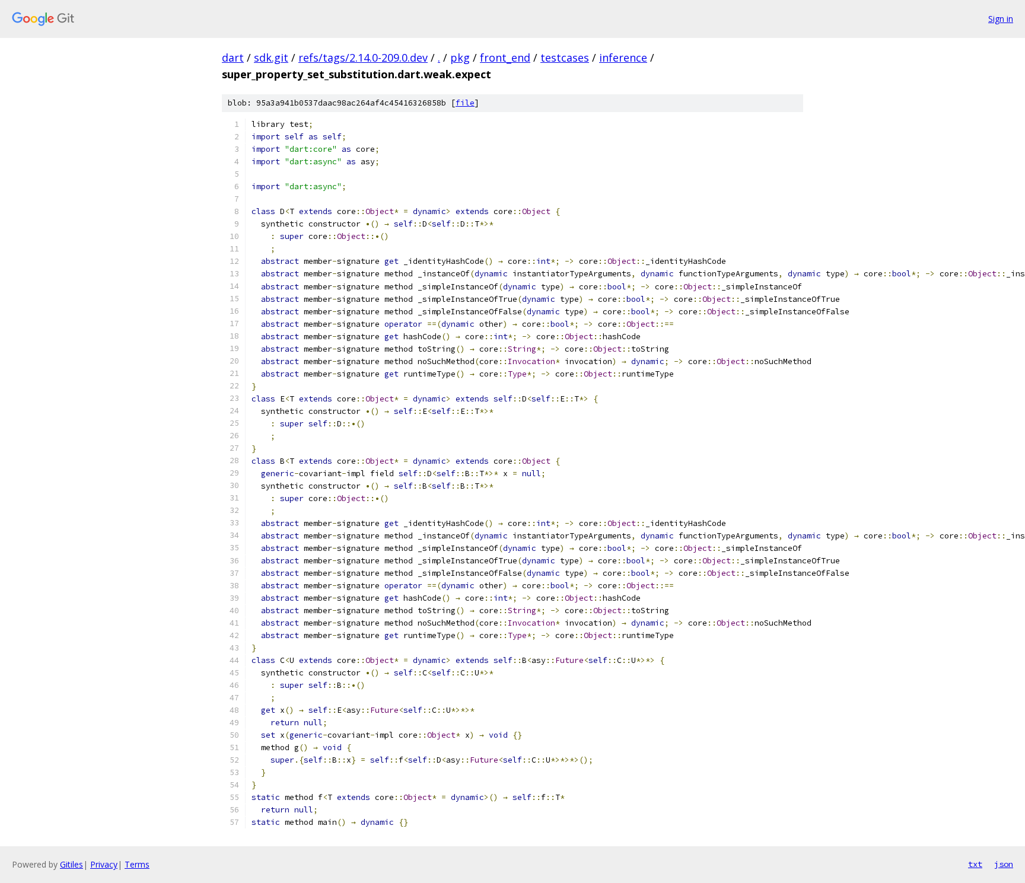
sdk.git (271, 57)
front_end (505, 57)
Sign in (1000, 18)
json (1003, 864)
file (465, 103)
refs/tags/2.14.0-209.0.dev (363, 57)
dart (233, 57)
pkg (460, 57)
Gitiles (71, 864)
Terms (137, 864)
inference (623, 57)
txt (975, 864)
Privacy (103, 864)
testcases (564, 57)
